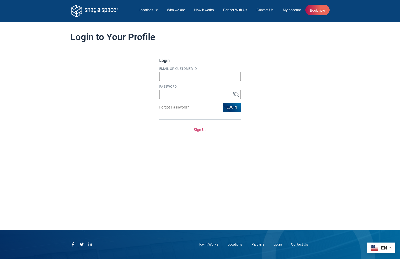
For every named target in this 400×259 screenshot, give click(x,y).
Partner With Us (235, 10)
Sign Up (200, 130)
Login (232, 107)
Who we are (176, 10)
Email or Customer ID (178, 68)
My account (292, 10)
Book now (317, 10)
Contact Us (265, 10)
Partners (257, 244)
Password (168, 86)
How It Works (208, 244)
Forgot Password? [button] (174, 107)
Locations (146, 10)
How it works (204, 10)
